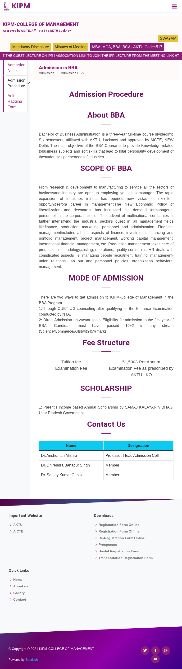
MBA (96, 47)
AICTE (18, 531)
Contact (19, 599)
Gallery (19, 592)
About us (20, 586)
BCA (126, 47)
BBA (117, 47)
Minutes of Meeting (70, 47)
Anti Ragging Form (15, 101)
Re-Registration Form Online (122, 538)
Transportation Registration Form (126, 557)
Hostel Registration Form (119, 551)
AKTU (18, 524)
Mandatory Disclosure (30, 47)
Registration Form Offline (119, 531)
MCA (106, 47)
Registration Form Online (119, 524)
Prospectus (108, 544)
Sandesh (32, 659)
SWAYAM (168, 38)
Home (18, 579)
